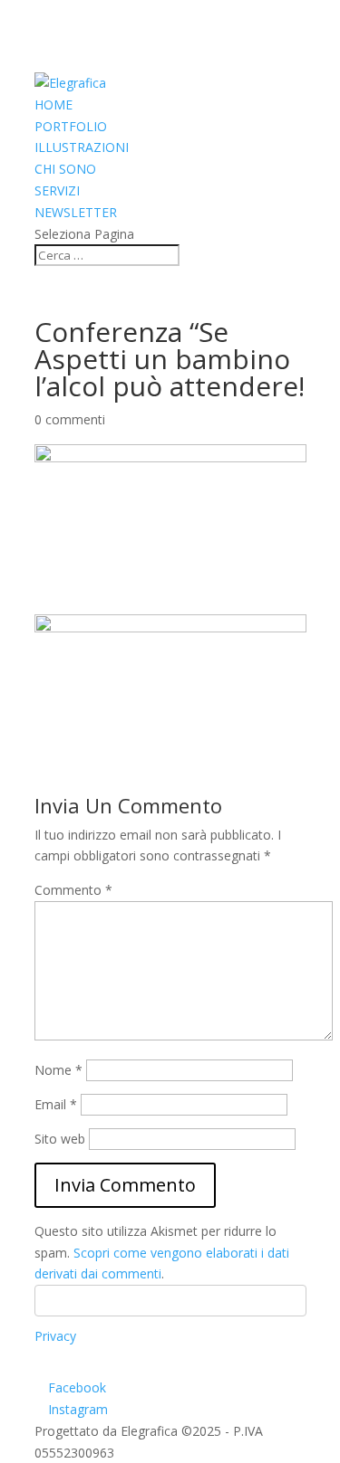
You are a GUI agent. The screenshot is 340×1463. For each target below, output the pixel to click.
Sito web (59, 1138)
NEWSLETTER (75, 212)
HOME (53, 104)
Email (55, 1104)
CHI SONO (65, 168)
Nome (58, 1069)
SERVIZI (57, 190)
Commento (73, 889)
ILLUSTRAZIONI (81, 147)
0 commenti (69, 419)
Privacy (55, 1335)
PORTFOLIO (70, 126)
